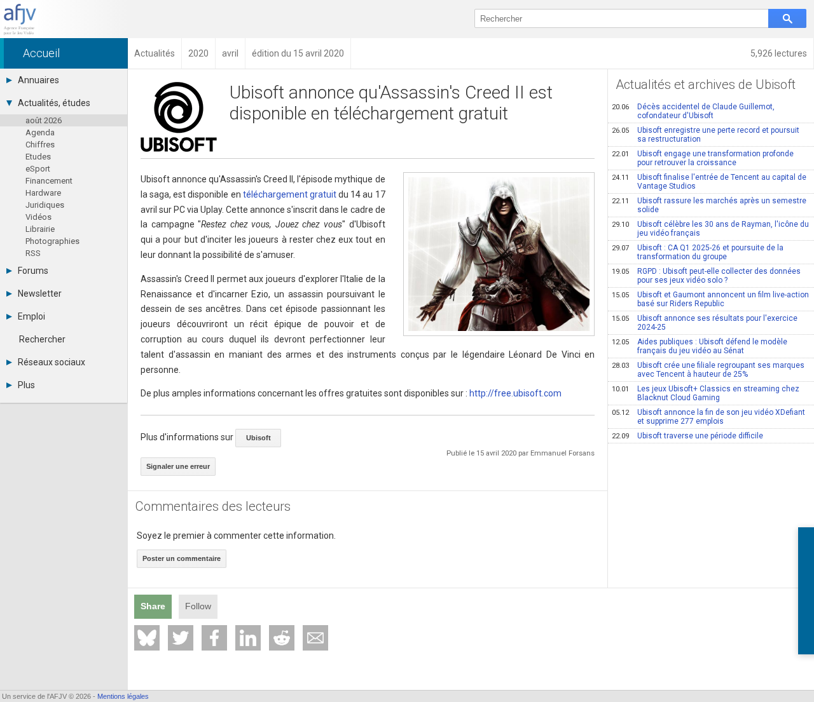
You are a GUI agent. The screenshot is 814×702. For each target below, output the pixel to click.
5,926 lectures (778, 53)
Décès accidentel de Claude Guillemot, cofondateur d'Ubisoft (693, 111)
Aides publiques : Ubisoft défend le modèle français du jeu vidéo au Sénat (699, 346)
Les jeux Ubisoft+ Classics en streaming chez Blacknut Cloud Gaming (705, 393)
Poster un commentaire (181, 558)
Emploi (31, 316)
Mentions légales (123, 696)
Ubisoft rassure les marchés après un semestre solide (709, 205)
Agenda (40, 132)
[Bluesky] (147, 638)
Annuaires (38, 80)
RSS (33, 253)
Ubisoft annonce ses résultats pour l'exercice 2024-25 (704, 323)
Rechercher (42, 339)
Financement (48, 181)
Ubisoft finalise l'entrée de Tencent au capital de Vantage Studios (709, 182)
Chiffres (40, 144)
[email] (315, 638)
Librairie (40, 229)
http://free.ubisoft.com (515, 393)
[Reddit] (281, 638)
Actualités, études (54, 103)
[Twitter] (180, 638)
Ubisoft (258, 438)
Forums (33, 271)
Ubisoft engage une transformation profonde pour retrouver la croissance (703, 158)
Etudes (38, 156)
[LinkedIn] (248, 638)
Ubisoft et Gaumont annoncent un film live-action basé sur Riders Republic (710, 299)
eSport (37, 168)
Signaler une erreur (178, 466)
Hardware (43, 193)
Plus (26, 385)
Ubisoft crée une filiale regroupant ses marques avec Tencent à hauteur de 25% (708, 370)
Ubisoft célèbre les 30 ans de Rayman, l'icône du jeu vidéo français (710, 229)
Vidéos (38, 217)
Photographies (52, 241)
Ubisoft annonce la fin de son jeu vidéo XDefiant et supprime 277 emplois (708, 417)
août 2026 (43, 120)
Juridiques (44, 205)
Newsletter (40, 293)
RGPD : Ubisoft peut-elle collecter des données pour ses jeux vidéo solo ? (706, 276)
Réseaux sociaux (51, 362)
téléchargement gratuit (289, 194)
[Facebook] (214, 638)
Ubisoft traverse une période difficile (687, 435)
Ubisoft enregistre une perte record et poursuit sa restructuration (705, 135)
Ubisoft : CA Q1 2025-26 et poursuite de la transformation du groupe (697, 252)
